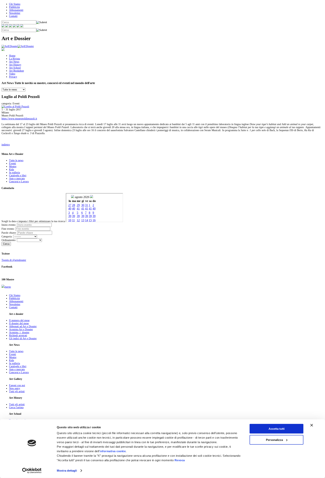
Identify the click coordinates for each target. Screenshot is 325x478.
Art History (15, 64)
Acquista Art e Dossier (21, 329)
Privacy (13, 76)
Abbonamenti (16, 10)
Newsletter (14, 13)
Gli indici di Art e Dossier (23, 338)
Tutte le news (16, 160)
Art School (15, 67)
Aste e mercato (17, 178)
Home (12, 55)
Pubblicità (14, 7)
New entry (14, 388)
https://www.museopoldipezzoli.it (19, 118)
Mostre (12, 166)
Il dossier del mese (19, 323)
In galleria (14, 172)
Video (12, 73)
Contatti (13, 16)
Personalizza (274, 439)
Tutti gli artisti (17, 391)
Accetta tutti (277, 428)
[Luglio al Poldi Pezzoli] (15, 106)
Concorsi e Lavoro (19, 181)
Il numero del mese (19, 320)
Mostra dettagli (67, 470)
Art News (14, 61)
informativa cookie (113, 451)
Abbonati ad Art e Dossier (23, 326)
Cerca (6, 243)
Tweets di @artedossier (14, 260)
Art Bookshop (16, 70)
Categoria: (7, 236)
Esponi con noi (17, 385)
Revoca (180, 460)
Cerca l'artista (16, 407)
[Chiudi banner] (311, 425)
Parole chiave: (9, 232)
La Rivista (14, 58)
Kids (11, 169)
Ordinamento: (9, 240)
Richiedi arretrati (18, 335)
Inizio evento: (9, 224)
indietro (6, 144)
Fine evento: (8, 228)
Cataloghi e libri (17, 175)
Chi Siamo (14, 4)
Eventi (12, 163)
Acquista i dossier (19, 332)
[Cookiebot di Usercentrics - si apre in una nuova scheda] (31, 470)
